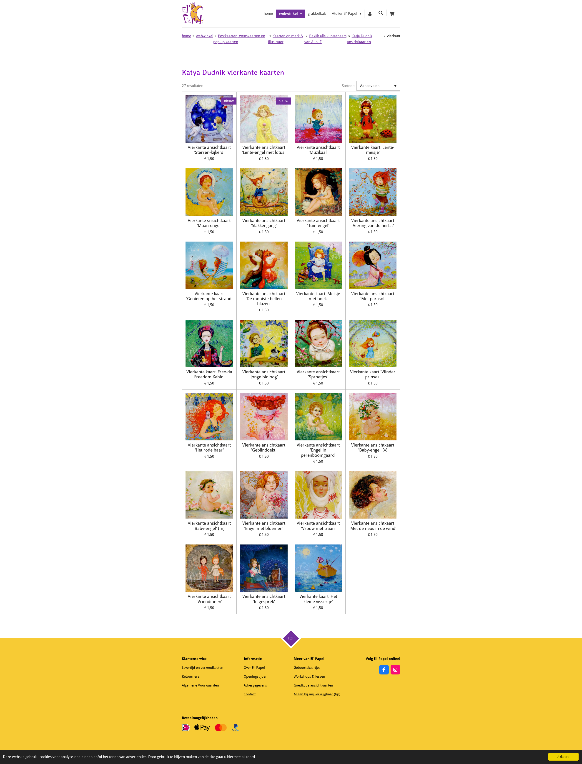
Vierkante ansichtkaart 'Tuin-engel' (318, 223)
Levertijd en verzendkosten (202, 668)
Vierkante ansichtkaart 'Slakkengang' (263, 223)
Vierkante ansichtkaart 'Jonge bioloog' (263, 375)
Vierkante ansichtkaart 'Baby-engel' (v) (372, 448)
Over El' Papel (255, 668)
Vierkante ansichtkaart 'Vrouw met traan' (318, 526)
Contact (250, 694)
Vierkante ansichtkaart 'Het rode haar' (209, 448)
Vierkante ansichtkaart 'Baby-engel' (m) (209, 526)
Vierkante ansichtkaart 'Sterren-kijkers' (209, 150)
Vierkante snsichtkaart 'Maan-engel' (209, 223)
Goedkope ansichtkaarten (313, 685)
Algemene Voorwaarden (200, 685)
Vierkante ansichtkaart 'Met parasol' (372, 296)
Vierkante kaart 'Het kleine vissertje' (318, 599)
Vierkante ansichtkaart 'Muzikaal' (318, 150)
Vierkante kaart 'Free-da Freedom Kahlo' (209, 375)
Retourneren (191, 676)
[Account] (369, 14)
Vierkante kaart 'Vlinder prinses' (372, 375)
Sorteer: (348, 86)
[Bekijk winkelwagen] (391, 14)
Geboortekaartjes (307, 668)
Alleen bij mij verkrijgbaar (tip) (317, 694)
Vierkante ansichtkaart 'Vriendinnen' (209, 599)
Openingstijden (255, 676)
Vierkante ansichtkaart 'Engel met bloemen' (263, 526)
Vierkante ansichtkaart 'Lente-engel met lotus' (264, 150)
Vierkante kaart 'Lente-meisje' (372, 150)
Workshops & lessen (309, 676)
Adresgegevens (255, 685)
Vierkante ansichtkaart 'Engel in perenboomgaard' (318, 450)
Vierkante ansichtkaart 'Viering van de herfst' (372, 223)
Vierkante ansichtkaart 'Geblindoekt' (263, 448)
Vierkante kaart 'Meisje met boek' (318, 296)
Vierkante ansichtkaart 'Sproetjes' (318, 375)
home (186, 36)
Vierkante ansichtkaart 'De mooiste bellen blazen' (263, 299)
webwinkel (204, 36)
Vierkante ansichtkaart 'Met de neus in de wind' (372, 526)
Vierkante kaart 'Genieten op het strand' (209, 296)
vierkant (393, 36)
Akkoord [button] (563, 757)
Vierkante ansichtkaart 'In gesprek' (263, 599)
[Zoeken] (380, 13)
